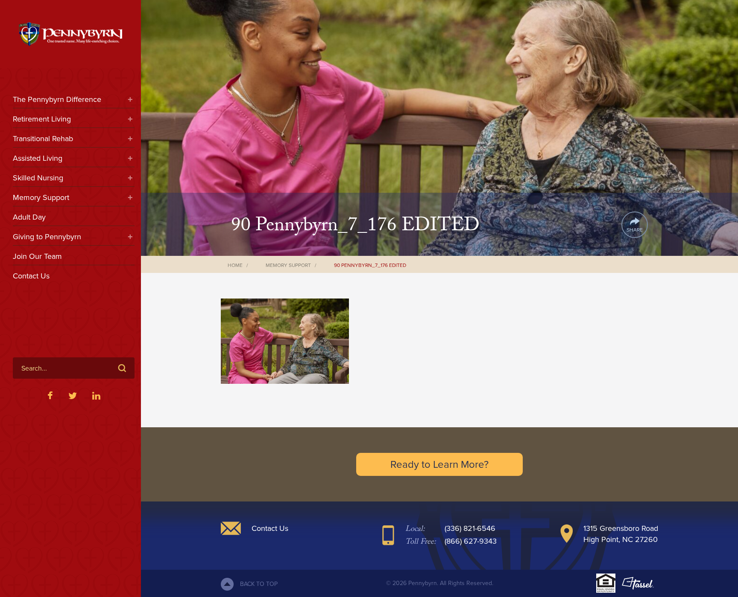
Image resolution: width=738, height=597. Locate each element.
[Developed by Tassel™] (638, 583)
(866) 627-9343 (471, 541)
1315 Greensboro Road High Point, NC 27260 (620, 534)
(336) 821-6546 (470, 528)
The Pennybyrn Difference (57, 99)
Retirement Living (42, 119)
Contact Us (31, 275)
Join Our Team (37, 256)
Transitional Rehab (43, 138)
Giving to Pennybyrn (47, 236)
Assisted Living (37, 158)
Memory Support (41, 197)
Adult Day (29, 217)
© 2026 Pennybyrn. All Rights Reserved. (439, 583)
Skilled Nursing (38, 177)
